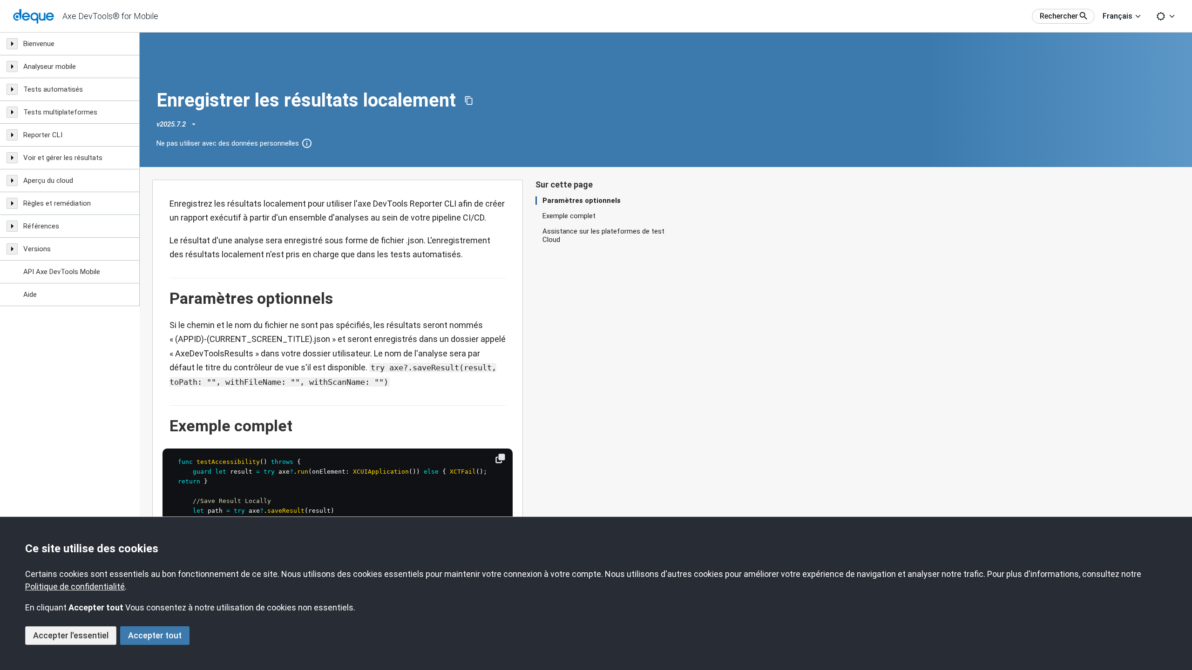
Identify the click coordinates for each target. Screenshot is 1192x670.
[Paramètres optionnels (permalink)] (164, 299)
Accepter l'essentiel (70, 635)
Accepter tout (155, 635)
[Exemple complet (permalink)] (164, 426)
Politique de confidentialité (75, 586)
